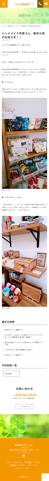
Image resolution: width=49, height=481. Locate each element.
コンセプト (18, 462)
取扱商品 (29, 462)
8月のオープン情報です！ (14, 330)
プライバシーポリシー (24, 468)
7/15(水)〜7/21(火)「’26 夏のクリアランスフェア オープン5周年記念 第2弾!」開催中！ (23, 336)
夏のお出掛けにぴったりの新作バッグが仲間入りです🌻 (24, 343)
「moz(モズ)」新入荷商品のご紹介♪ (19, 350)
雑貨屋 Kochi (25, 477)
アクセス (22, 465)
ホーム (4, 26)
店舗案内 (14, 465)
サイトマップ (33, 465)
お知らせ (10, 26)
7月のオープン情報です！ (14, 355)
